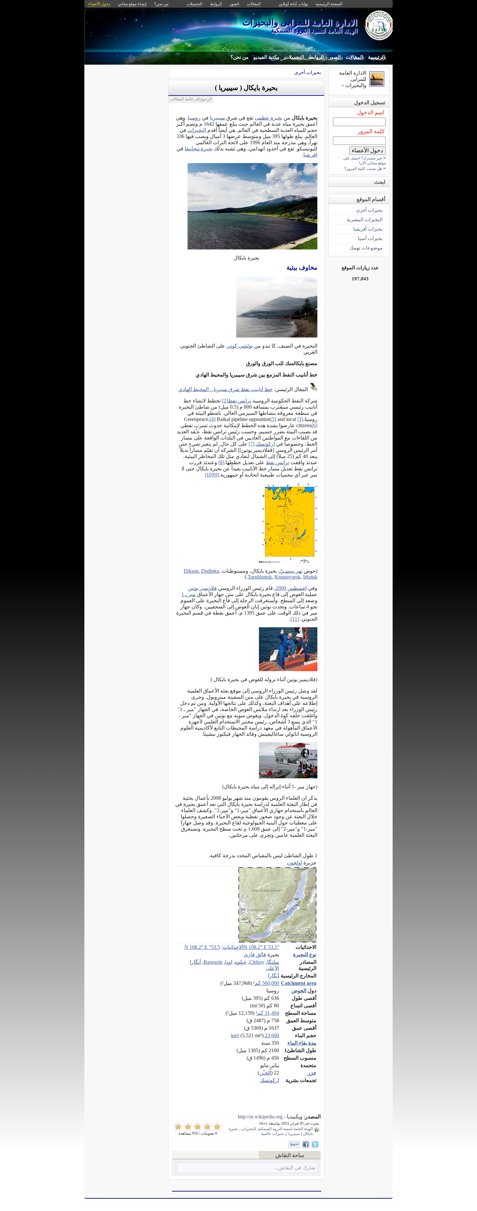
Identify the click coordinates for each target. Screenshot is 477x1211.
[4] (212, 419)
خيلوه (241, 962)
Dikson (191, 571)
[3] (300, 419)
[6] (314, 425)
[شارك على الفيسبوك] (306, 1144)
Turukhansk (260, 577)
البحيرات (197, 130)
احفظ (294, 1144)
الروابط (316, 57)
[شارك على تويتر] (315, 1144)
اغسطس (297, 588)
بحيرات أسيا (370, 238)
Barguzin (212, 962)
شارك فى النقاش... (294, 1167)
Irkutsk (310, 577)
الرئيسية (376, 57)
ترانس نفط (239, 400)
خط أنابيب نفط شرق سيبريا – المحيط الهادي (225, 389)
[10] (209, 475)
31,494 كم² (267, 1013)
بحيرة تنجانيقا (199, 148)
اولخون (294, 862)
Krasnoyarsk (287, 577)
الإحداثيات (233, 947)
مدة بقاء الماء (301, 1043)
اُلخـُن (265, 1073)
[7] (251, 444)
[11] (294, 619)
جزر (312, 1073)
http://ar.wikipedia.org (260, 1116)
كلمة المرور (371, 131)
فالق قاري (255, 954)
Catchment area (298, 983)
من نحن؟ (239, 57)
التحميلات (294, 57)
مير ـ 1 (188, 594)
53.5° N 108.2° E (261, 947)
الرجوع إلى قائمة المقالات (191, 99)
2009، (280, 588)
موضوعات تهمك (366, 247)
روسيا (194, 118)
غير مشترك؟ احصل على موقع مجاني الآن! (364, 160)
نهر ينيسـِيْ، (290, 571)
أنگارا (273, 975)
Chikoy (256, 962)
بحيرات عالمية (272, 1133)
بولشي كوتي (239, 346)
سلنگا (273, 962)
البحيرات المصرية (365, 219)
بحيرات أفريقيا (368, 229)
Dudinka (210, 571)
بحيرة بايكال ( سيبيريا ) (246, 88)
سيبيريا (217, 118)
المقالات (354, 57)
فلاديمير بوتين (202, 588)
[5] (273, 419)
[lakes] (376, 84)
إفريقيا (310, 155)
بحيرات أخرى (307, 72)
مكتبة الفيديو (266, 57)
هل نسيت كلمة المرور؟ (363, 168)
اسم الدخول (371, 112)
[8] (221, 462)
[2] (225, 400)
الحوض (298, 990)
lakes (263, 1123)
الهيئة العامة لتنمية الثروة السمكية (285, 1129)
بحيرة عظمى (268, 118)
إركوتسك (265, 444)
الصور (335, 57)
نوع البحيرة (304, 954)
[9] (216, 475)
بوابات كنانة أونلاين (293, 4)
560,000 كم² (266, 983)
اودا (228, 962)
